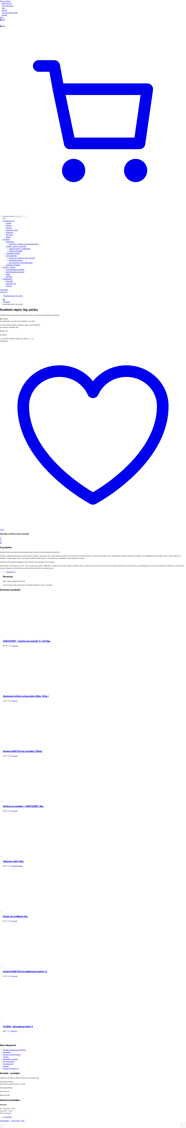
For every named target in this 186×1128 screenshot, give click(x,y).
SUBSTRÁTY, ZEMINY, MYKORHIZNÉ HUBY (23, 244)
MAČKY (8, 237)
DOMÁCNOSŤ (7, 279)
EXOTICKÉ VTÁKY (12, 230)
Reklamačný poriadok (10, 1059)
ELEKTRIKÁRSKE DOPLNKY (15, 272)
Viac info (15, 646)
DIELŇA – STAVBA (9, 267)
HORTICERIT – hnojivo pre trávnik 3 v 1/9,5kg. (27, 641)
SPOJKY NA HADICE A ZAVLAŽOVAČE (22, 258)
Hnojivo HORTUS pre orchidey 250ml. (23, 751)
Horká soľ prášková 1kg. (15, 916)
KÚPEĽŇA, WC (11, 284)
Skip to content (5, 1)
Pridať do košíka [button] (16, 866)
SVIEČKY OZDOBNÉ (15, 251)
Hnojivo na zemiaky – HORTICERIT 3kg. (23, 806)
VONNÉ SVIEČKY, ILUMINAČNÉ (19, 249)
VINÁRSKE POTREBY (13, 253)
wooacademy (4, 1121)
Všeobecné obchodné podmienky (14, 1050)
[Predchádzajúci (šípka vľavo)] (0, 1127)
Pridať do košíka (4, 341)
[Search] (4, 219)
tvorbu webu (15, 1121)
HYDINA (8, 223)
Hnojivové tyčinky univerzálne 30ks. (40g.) (26, 696)
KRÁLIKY (9, 225)
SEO (22, 1121)
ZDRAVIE (9, 286)
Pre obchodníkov (9, 1061)
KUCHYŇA (9, 281)
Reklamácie (7, 1052)
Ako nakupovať (8, 1064)
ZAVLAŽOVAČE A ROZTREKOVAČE (21, 263)
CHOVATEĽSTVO (8, 221)
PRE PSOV (9, 235)
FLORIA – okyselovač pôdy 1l (18, 1026)
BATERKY (9, 277)
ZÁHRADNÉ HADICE (16, 260)
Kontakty (6, 1066)
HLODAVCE (10, 232)
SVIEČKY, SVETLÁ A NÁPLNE (16, 246)
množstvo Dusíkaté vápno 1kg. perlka (15, 339)
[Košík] (93, 212)
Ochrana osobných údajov (12, 1054)
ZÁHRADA (6, 239)
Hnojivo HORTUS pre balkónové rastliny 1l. (25, 971)
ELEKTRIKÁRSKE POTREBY (15, 270)
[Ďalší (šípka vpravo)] (2, 1127)
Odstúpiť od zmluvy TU (11, 1068)
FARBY (8, 274)
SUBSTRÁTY (10, 242)
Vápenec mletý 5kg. (13, 861)
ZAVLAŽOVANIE (11, 256)
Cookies (6, 1057)
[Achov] (5, 24)
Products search (8, 216)
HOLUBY (9, 228)
